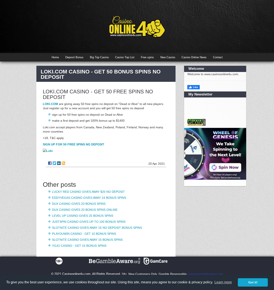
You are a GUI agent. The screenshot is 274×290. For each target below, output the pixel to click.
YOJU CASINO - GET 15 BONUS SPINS (79, 245)
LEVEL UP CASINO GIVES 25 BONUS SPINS (82, 215)
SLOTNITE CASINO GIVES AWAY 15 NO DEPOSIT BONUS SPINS (97, 227)
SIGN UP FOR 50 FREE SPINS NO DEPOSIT (73, 144)
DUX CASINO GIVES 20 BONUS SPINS (79, 203)
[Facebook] (50, 163)
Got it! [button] (253, 282)
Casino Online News (194, 57)
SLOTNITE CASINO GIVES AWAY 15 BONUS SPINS (87, 239)
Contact (218, 57)
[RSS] (63, 163)
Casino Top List (124, 57)
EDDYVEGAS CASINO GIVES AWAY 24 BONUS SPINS (89, 197)
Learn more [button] (223, 282)
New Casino (167, 57)
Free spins (147, 57)
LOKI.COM (50, 104)
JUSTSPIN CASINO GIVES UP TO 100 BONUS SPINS (88, 221)
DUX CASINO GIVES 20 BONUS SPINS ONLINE (85, 209)
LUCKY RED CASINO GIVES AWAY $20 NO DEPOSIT (88, 191)
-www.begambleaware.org (205, 274)
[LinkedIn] (59, 163)
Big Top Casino (99, 57)
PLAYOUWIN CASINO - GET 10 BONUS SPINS (84, 233)
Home (55, 57)
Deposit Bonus (74, 57)
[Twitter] (54, 163)
